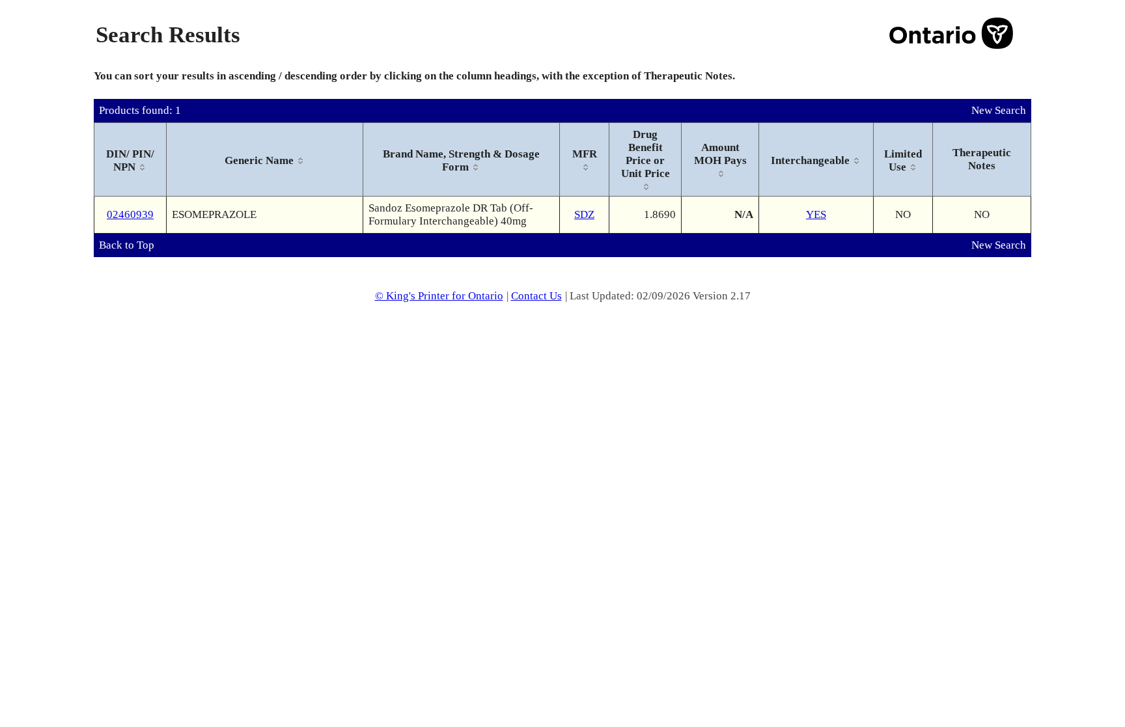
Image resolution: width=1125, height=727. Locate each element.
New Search (998, 110)
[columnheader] (130, 160)
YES (816, 214)
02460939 (130, 214)
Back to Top (126, 245)
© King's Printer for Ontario (439, 296)
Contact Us (536, 296)
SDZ (584, 214)
